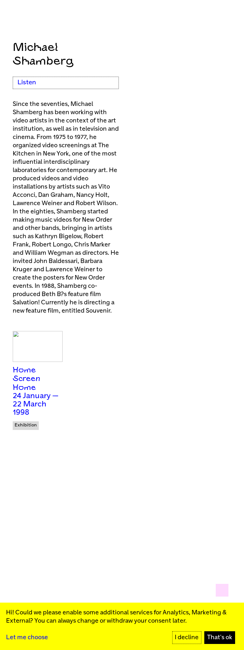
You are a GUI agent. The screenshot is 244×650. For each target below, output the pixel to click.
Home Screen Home (26, 379)
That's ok (219, 637)
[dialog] (122, 626)
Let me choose (27, 637)
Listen (26, 83)
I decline (187, 637)
